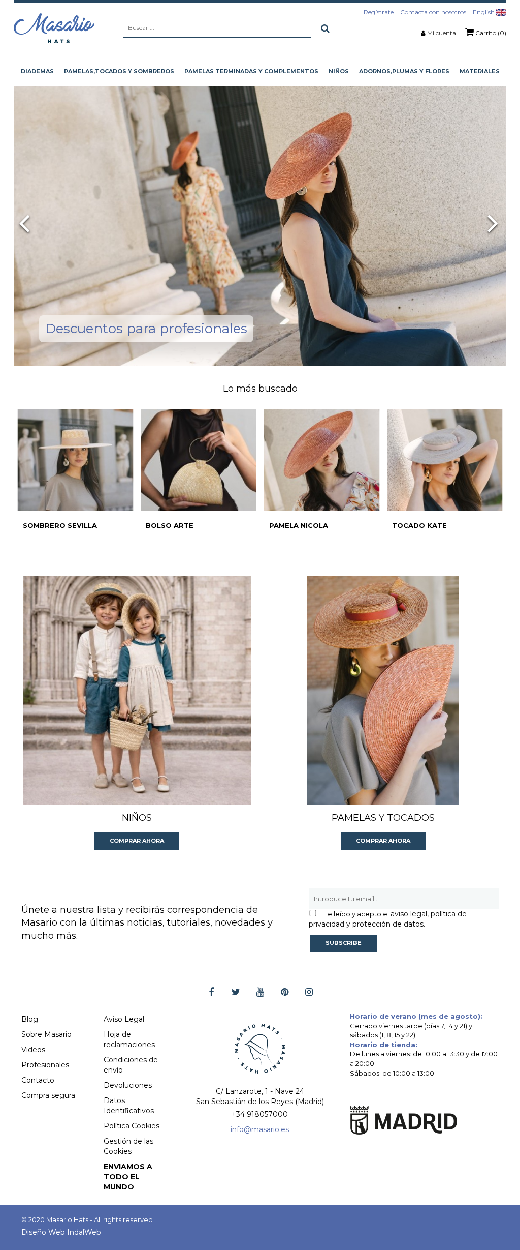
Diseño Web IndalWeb (61, 1232)
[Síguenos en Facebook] (211, 992)
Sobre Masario (46, 1034)
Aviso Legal (124, 1019)
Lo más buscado (260, 388)
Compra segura (48, 1095)
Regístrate (379, 12)
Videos (33, 1049)
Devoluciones (128, 1085)
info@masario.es (260, 1129)
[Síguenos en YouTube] (260, 992)
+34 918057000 (260, 1114)
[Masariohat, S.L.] (54, 28)
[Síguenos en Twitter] (236, 992)
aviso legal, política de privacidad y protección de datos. (388, 919)
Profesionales (45, 1064)
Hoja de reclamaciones (129, 1039)
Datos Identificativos (129, 1105)
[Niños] (137, 690)
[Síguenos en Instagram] (309, 992)
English (484, 12)
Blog (29, 1019)
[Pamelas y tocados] (383, 690)
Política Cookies (131, 1125)
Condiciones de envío (131, 1065)
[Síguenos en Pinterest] (285, 992)
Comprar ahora (137, 840)
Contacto (37, 1080)
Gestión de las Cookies (128, 1146)
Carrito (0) (490, 33)
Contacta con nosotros (433, 12)
